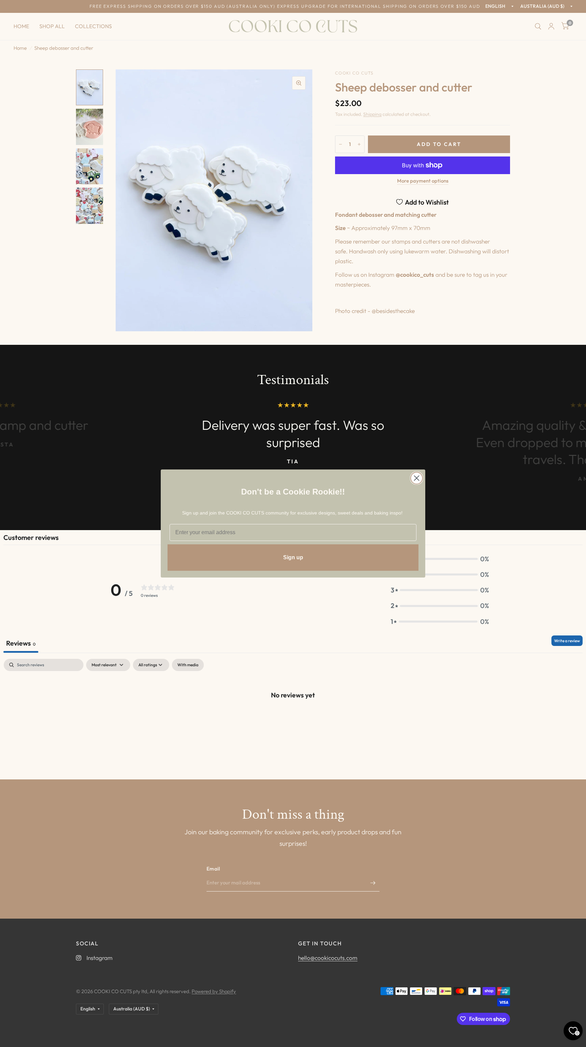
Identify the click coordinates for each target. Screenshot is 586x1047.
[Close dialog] (417, 478)
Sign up (293, 557)
